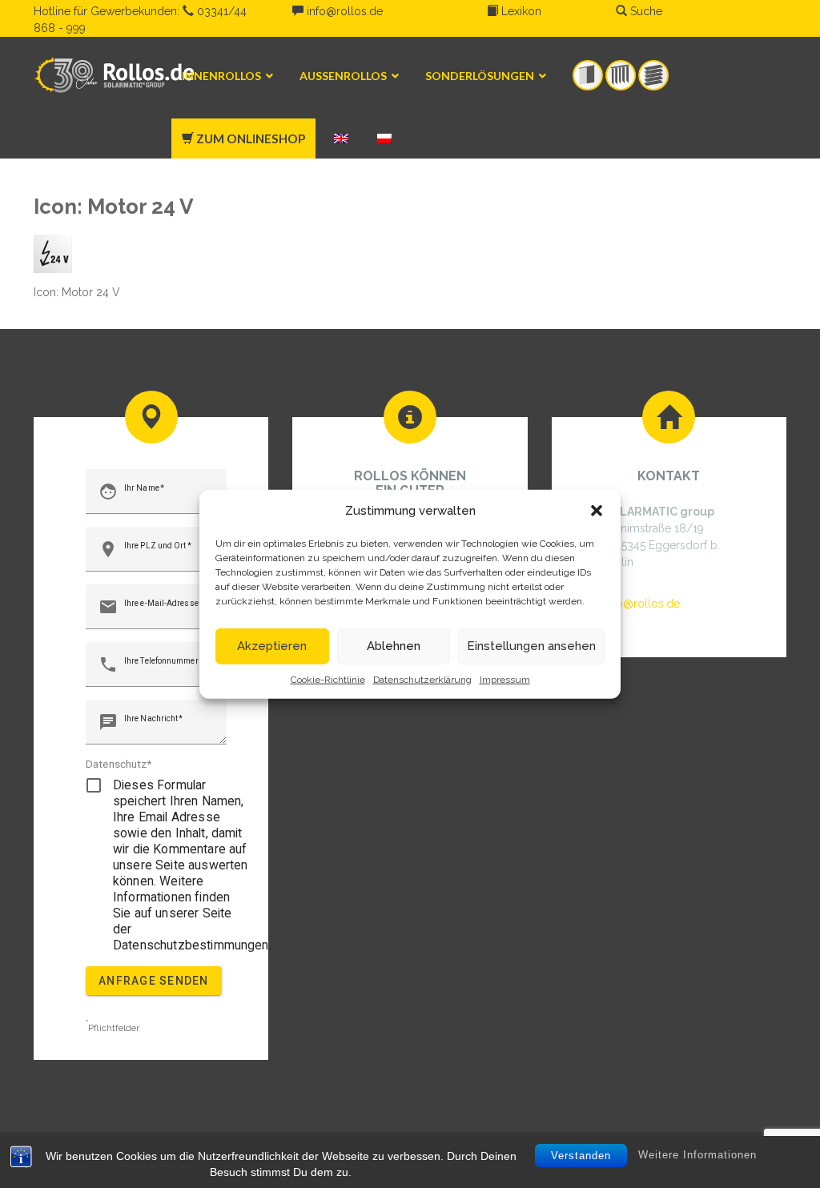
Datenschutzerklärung (422, 678)
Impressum (505, 678)
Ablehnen (393, 646)
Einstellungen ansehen (531, 646)
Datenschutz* (119, 763)
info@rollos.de (343, 11)
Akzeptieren (272, 646)
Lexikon (519, 11)
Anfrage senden (153, 980)
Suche (644, 11)
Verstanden (581, 1156)
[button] (597, 511)
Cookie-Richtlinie (328, 678)
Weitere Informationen (697, 1155)
